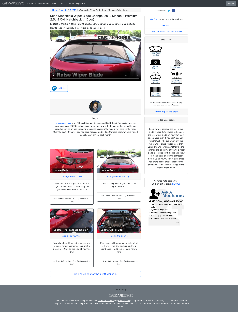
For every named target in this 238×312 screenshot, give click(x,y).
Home (55, 10)
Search (231, 3)
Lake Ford (153, 19)
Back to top (121, 289)
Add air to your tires (71, 236)
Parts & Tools (58, 3)
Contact (70, 3)
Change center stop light (119, 176)
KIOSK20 (176, 184)
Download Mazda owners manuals (166, 31)
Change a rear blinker (72, 176)
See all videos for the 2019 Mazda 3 (95, 274)
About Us (31, 3)
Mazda (64, 10)
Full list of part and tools (166, 111)
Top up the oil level (119, 236)
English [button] (79, 3)
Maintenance (44, 3)
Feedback (166, 25)
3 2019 (73, 10)
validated (61, 88)
